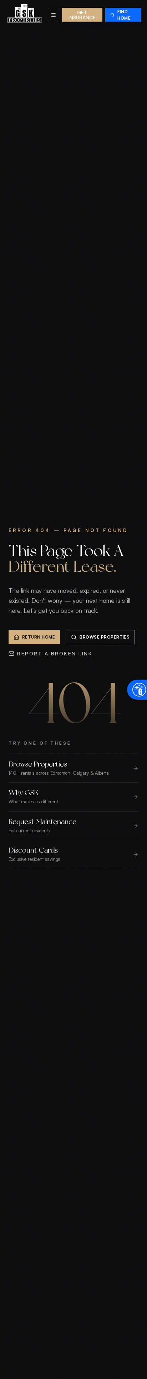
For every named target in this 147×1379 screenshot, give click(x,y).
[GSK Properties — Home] (25, 15)
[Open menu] (53, 15)
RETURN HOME (38, 637)
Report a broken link (54, 653)
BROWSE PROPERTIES (105, 637)
